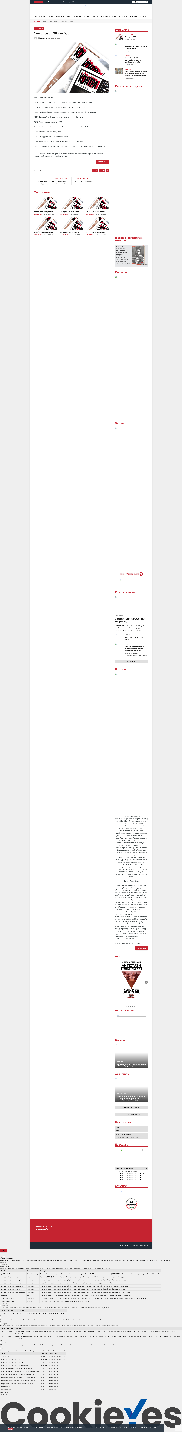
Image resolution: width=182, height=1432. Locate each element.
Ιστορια (143, 17)
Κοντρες (128, 44)
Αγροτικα (77, 17)
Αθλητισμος (133, 17)
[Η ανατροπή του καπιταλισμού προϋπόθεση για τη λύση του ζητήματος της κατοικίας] (131, 1056)
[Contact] (141, 1226)
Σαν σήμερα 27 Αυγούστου (69, 212)
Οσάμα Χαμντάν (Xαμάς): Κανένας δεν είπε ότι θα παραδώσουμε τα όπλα (67, 2)
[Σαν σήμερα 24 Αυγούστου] (71, 223)
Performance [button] (4, 1316)
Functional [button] (3, 1304)
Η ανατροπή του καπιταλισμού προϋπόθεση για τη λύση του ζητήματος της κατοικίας (131, 1065)
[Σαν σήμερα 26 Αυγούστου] (97, 203)
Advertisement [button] (4, 1341)
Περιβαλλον (105, 17)
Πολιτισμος (122, 17)
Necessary (5, 1264)
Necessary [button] (3, 1262)
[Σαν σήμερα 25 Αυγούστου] (45, 223)
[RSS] (137, 1226)
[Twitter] (129, 1226)
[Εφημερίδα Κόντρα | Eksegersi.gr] (91, 9)
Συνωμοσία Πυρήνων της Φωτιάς (127, 1137)
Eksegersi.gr (42, 38)
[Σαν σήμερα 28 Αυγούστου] (45, 203)
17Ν (117, 1127)
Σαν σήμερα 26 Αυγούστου (95, 212)
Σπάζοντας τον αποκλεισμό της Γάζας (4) (131, 1173)
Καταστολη (95, 17)
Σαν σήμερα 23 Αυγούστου (95, 232)
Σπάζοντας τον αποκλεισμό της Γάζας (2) (131, 1177)
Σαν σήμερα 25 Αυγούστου (43, 232)
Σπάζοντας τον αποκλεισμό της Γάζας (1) (131, 1179)
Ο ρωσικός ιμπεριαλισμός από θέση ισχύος (130, 620)
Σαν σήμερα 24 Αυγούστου (69, 232)
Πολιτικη (42, 17)
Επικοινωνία (134, 1245)
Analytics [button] (3, 1322)
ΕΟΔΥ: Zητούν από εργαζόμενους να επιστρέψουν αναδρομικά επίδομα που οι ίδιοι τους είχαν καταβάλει (136, 74)
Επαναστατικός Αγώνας (123, 1134)
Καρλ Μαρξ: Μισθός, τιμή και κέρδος (134, 638)
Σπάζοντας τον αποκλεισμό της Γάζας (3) (131, 1175)
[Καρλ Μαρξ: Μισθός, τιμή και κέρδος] (119, 637)
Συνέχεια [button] (10, 1429)
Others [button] (2, 1347)
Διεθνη (50, 17)
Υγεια (114, 17)
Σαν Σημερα (39, 28)
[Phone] (145, 1226)
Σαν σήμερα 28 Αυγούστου (43, 212)
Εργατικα (69, 17)
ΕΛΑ (117, 1131)
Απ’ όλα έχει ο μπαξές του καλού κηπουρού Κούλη (136, 47)
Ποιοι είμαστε (124, 1245)
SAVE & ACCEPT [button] (5, 1392)
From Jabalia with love (83, 181)
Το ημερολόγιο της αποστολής (128, 1171)
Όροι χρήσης (144, 1245)
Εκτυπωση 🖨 (102, 162)
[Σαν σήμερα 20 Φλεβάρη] (71, 92)
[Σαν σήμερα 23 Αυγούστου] (97, 223)
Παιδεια (86, 17)
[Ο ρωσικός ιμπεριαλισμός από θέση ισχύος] (131, 605)
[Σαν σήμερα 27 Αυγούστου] (71, 203)
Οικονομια (59, 17)
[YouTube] (133, 1226)
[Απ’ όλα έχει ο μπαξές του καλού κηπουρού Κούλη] (119, 46)
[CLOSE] (3, 1250)
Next (146, 982)
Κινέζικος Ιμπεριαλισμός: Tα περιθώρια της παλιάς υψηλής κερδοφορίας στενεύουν (136, 651)
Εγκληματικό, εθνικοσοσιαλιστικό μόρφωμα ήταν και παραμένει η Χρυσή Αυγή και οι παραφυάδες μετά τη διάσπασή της (131, 1098)
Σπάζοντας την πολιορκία (124, 1169)
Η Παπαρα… (121, 669)
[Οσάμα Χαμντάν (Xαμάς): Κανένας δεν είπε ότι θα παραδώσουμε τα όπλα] (119, 58)
